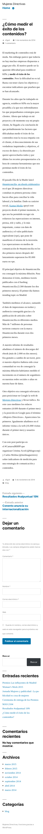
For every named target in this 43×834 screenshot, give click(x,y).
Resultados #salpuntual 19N (16, 708)
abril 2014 (10, 785)
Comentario (7, 556)
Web (4, 612)
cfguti (7, 40)
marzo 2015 (10, 764)
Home (6, 8)
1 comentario (10, 43)
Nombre (6, 586)
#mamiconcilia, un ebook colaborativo (21, 184)
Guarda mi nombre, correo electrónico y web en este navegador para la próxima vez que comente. (20, 629)
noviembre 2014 (13, 772)
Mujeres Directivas (13, 4)
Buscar (6, 656)
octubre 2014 (11, 777)
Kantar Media (16, 205)
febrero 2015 (11, 768)
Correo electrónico (10, 599)
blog (7, 483)
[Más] (13, 8)
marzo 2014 (10, 790)
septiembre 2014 (13, 781)
